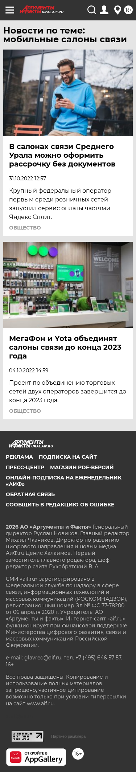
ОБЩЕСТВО (25, 227)
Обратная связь (30, 494)
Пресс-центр (25, 467)
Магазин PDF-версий (82, 467)
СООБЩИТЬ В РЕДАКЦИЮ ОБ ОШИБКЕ (60, 504)
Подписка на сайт (68, 457)
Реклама (19, 457)
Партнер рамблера (68, 736)
